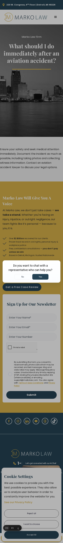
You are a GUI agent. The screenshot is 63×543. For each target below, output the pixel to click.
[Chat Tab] (31, 271)
